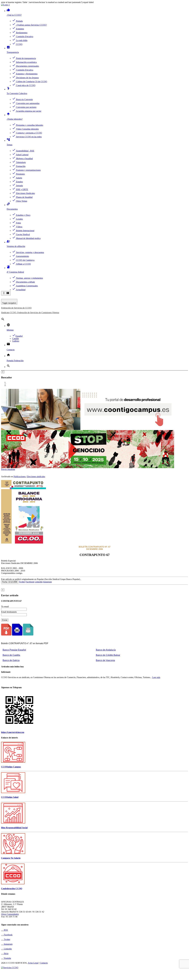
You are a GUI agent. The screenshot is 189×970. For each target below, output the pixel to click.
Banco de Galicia (11, 660)
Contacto (44, 963)
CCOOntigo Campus (11, 767)
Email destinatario (9, 612)
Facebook (30, 582)
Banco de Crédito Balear (108, 655)
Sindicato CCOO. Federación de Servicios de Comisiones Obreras (30, 312)
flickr (5, 953)
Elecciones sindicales (36, 476)
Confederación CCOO (11, 888)
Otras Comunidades (10, 914)
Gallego (15, 341)
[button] (4, 469)
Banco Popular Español (14, 650)
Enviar (4, 620)
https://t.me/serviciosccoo (12, 732)
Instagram (47, 582)
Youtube (7, 958)
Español (17, 336)
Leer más (156, 677)
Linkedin (39, 582)
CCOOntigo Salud (9, 797)
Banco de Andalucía (106, 650)
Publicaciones (20, 476)
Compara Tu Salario (10, 858)
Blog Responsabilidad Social (14, 827)
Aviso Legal (33, 963)
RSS (5, 930)
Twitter (22, 582)
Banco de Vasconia (105, 660)
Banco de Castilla (11, 655)
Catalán (15, 338)
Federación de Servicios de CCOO (16, 308)
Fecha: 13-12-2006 (9, 582)
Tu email (5, 606)
